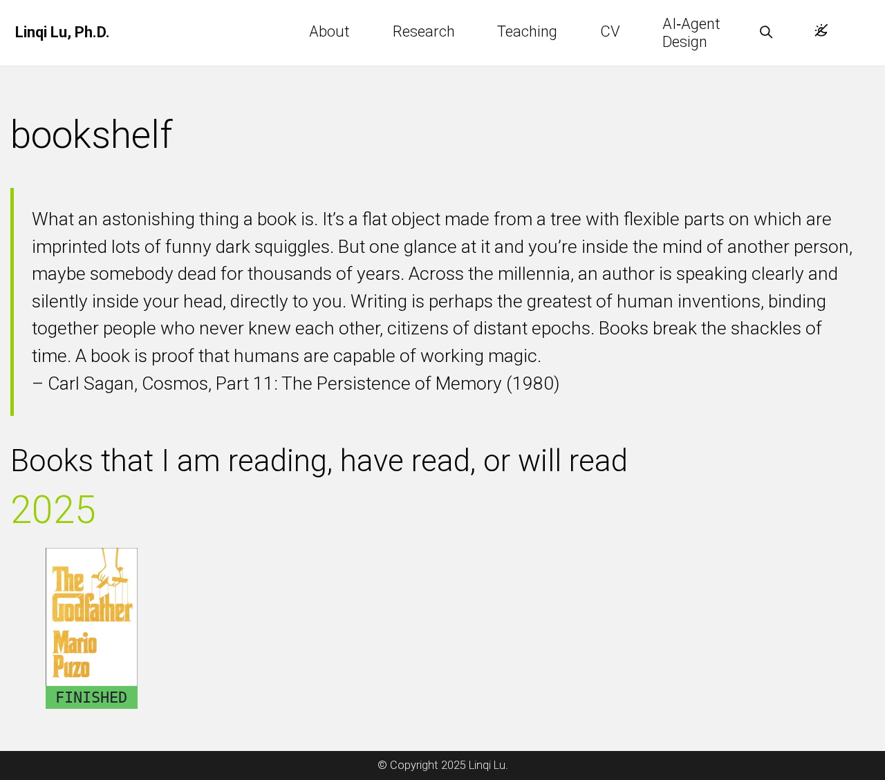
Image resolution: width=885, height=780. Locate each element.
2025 (53, 510)
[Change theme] (818, 25)
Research (424, 31)
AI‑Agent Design (689, 32)
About (329, 31)
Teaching (527, 31)
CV (610, 31)
